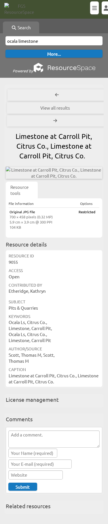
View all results (55, 107)
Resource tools (19, 190)
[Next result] (56, 121)
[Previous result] (56, 95)
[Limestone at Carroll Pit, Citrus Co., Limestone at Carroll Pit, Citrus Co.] (54, 173)
